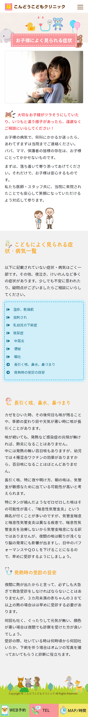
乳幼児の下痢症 (23, 324)
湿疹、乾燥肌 (22, 309)
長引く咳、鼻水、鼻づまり (32, 364)
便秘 (15, 348)
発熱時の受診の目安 (27, 372)
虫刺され (18, 317)
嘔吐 (15, 356)
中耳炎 (17, 340)
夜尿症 (16, 332)
